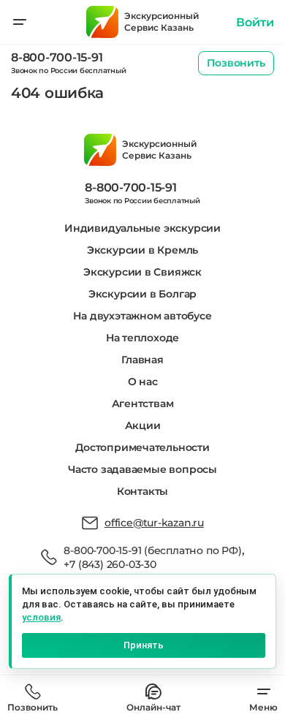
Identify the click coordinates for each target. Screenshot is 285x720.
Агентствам (143, 403)
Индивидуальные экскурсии (142, 228)
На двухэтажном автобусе (142, 315)
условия (41, 617)
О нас (143, 381)
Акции (143, 425)
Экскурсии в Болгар (142, 293)
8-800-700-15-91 (56, 57)
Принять (143, 645)
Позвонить (236, 62)
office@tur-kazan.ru (154, 522)
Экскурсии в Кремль (142, 250)
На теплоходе (142, 337)
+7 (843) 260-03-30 (110, 564)
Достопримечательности (142, 447)
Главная (142, 359)
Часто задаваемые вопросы (142, 469)
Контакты (142, 491)
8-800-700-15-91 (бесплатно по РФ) (152, 550)
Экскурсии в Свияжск (142, 271)
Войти (255, 22)
